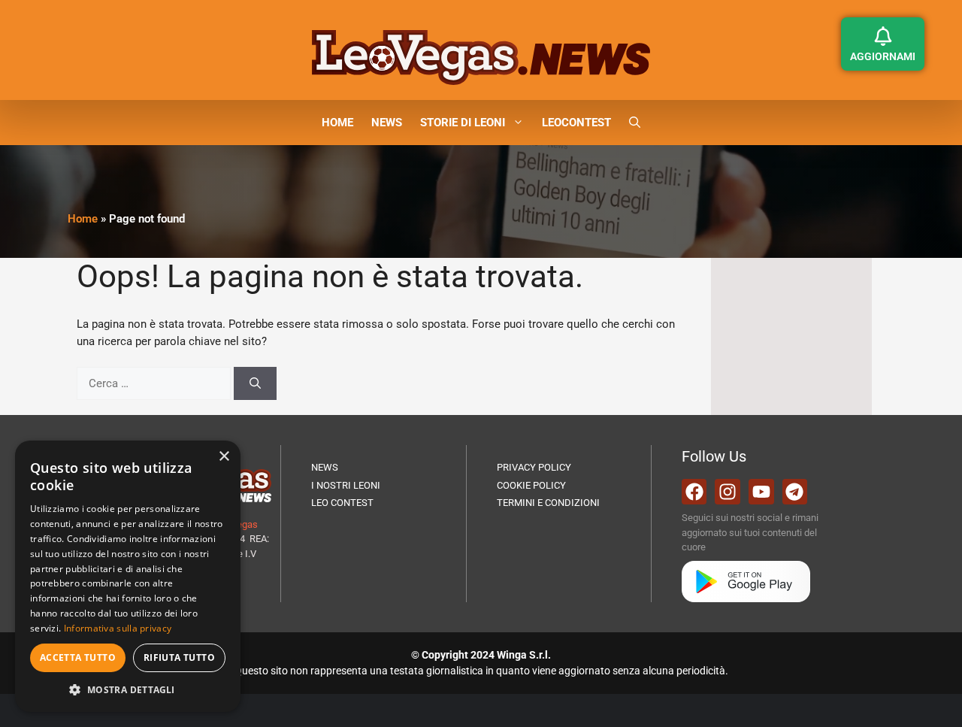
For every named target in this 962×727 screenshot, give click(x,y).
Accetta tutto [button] (78, 657)
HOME (337, 122)
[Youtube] (761, 491)
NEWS (386, 122)
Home (83, 219)
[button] (634, 122)
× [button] (223, 456)
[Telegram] (795, 491)
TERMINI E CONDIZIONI (548, 502)
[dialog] (127, 576)
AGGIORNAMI (882, 56)
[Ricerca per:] (155, 383)
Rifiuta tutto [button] (179, 657)
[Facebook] (694, 491)
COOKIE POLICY (531, 485)
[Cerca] (255, 384)
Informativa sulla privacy (118, 628)
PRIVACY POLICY (534, 467)
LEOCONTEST (576, 122)
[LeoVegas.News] (481, 56)
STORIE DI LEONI (462, 122)
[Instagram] (727, 491)
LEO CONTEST (342, 502)
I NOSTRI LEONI (345, 485)
